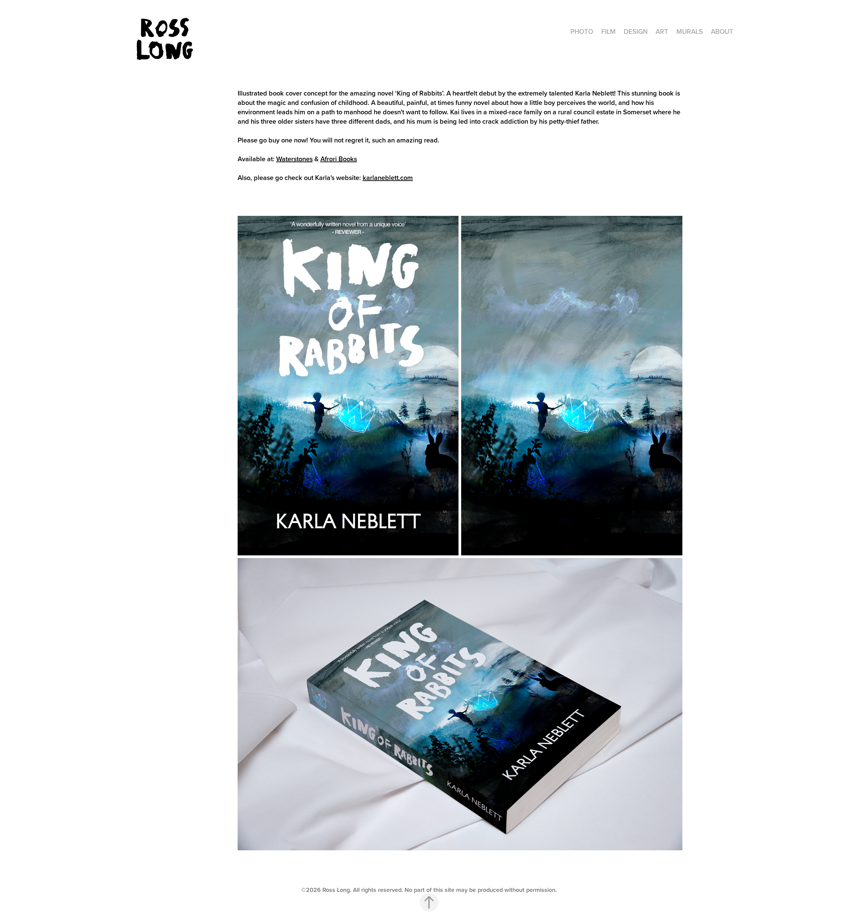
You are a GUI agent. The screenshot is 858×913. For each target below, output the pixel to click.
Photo (581, 31)
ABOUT (722, 31)
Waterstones (294, 159)
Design (636, 31)
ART (662, 31)
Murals (689, 31)
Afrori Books (338, 159)
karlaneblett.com (388, 177)
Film (608, 31)
